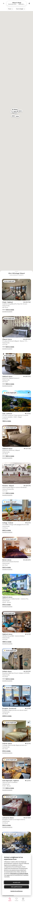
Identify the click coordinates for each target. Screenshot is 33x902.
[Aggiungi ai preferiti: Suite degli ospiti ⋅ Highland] (28, 759)
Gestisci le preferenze (16, 891)
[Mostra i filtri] (29, 3)
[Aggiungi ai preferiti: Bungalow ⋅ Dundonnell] (28, 687)
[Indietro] (3, 3)
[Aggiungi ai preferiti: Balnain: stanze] (28, 539)
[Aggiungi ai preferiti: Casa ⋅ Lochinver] (28, 392)
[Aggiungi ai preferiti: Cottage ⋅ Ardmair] (28, 501)
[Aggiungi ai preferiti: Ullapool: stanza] (28, 318)
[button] (10, 309)
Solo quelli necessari (16, 887)
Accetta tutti (16, 882)
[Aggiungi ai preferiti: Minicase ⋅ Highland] (28, 834)
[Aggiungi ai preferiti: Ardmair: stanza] (28, 722)
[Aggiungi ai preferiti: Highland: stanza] (28, 355)
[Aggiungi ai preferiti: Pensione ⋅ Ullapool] (28, 464)
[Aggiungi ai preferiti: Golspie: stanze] (28, 650)
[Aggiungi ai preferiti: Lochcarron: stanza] (28, 796)
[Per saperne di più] (22, 275)
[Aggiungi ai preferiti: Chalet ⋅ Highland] (28, 281)
